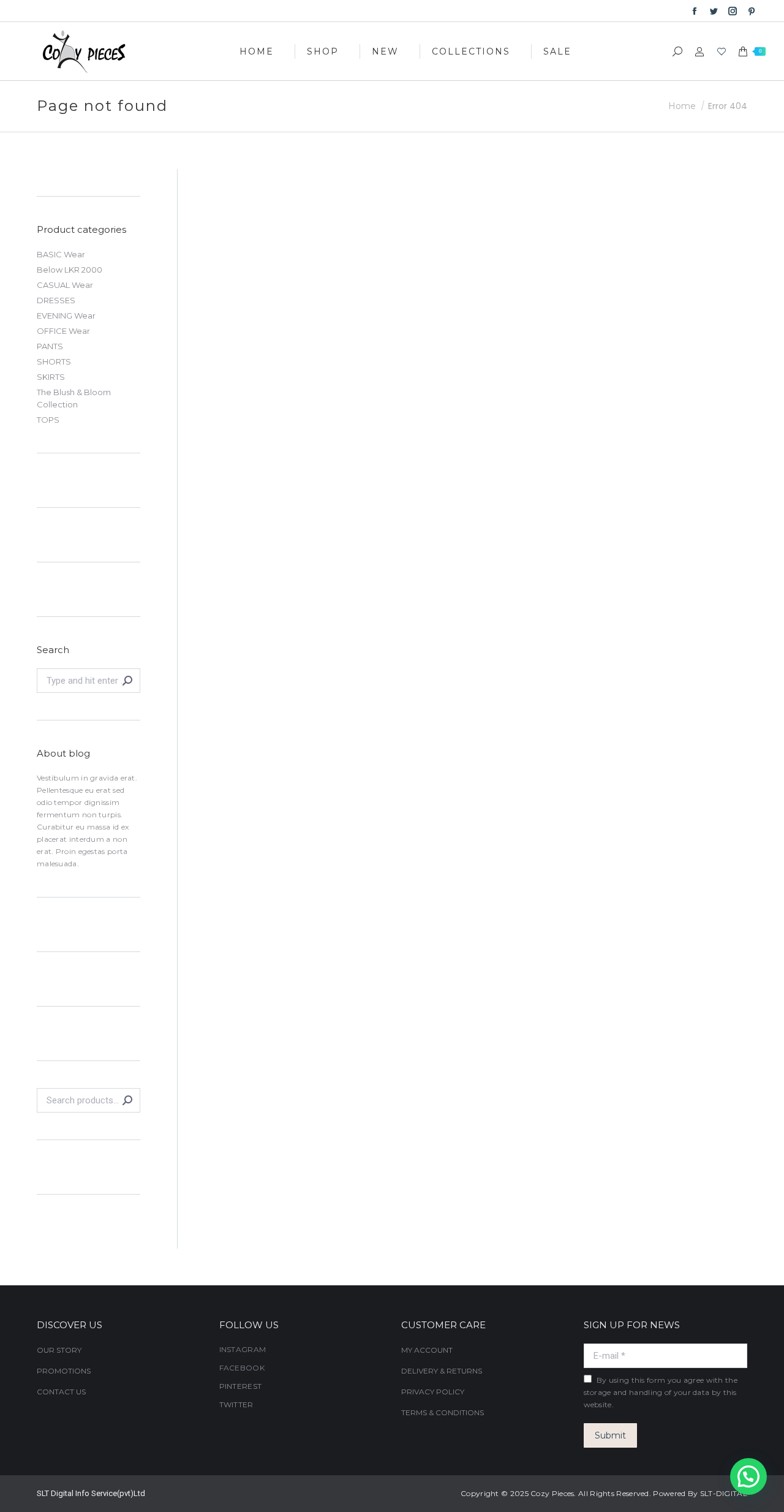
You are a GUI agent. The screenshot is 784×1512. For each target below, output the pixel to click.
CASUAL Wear (65, 285)
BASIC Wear (61, 254)
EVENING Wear (66, 315)
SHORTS (54, 361)
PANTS (50, 346)
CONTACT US (61, 1391)
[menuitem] (256, 51)
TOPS (48, 420)
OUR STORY (59, 1350)
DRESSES (56, 300)
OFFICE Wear (63, 331)
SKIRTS (51, 377)
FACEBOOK (242, 1367)
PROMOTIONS (64, 1370)
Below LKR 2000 (69, 269)
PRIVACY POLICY (432, 1391)
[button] (748, 1476)
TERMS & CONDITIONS (442, 1412)
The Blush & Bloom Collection (74, 398)
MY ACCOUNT (427, 1350)
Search (127, 1100)
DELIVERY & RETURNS (441, 1370)
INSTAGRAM (242, 1349)
